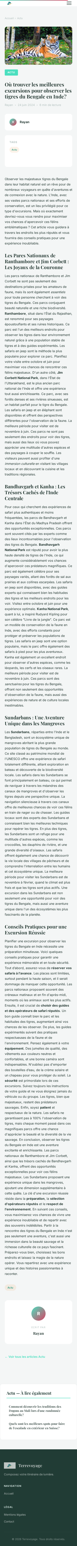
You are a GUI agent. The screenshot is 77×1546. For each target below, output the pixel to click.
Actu (20, 18)
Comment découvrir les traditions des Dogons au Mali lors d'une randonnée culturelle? (35, 1411)
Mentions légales (15, 1514)
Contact (9, 1521)
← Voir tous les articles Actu (25, 1357)
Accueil (9, 18)
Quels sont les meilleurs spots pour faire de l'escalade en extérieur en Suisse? (37, 1426)
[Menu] (69, 3)
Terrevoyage (30, 1465)
